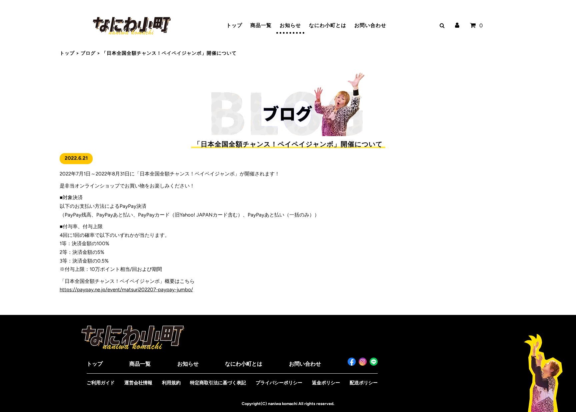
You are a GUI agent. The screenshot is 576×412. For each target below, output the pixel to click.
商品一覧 (261, 25)
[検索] (441, 25)
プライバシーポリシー (279, 383)
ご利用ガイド (101, 383)
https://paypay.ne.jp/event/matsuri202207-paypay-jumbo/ (126, 290)
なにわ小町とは (327, 25)
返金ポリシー (326, 383)
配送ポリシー (364, 383)
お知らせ (290, 25)
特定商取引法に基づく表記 (218, 383)
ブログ (88, 53)
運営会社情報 (138, 383)
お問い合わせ (370, 25)
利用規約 (171, 383)
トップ (234, 25)
